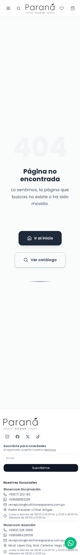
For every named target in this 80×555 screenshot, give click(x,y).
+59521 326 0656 (21, 530)
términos (50, 450)
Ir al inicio (43, 238)
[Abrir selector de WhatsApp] (71, 543)
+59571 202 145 (19, 494)
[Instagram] (7, 436)
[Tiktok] (38, 436)
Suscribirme (41, 468)
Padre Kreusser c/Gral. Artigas (30, 510)
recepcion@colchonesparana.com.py (37, 505)
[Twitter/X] (28, 436)
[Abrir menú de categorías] (8, 8)
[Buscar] (18, 8)
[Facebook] (17, 436)
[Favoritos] (61, 8)
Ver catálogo (44, 259)
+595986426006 (21, 535)
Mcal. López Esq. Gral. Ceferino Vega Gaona (41, 545)
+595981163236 (19, 499)
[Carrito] (73, 8)
